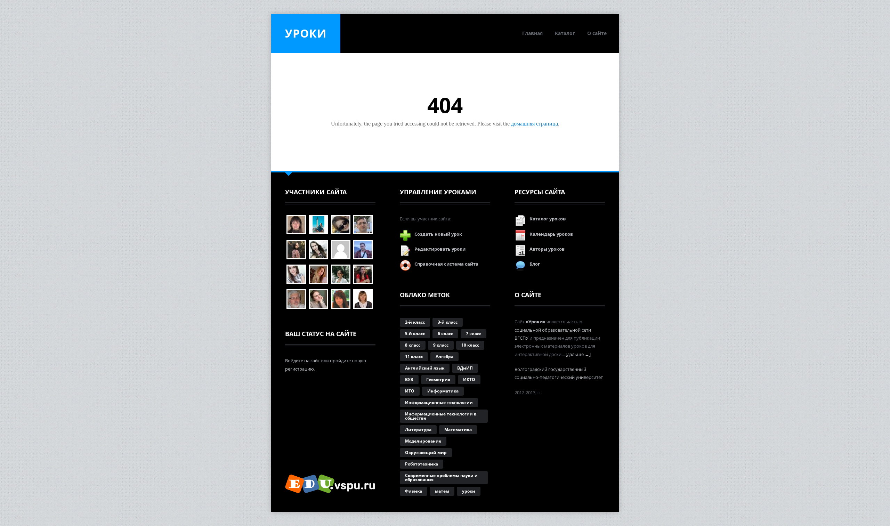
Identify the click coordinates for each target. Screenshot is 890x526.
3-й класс (448, 322)
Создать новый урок (438, 234)
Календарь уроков (551, 234)
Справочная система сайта (446, 264)
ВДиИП (465, 368)
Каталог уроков (547, 219)
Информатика (443, 391)
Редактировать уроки (440, 249)
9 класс (440, 345)
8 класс (412, 345)
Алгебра (444, 356)
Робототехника (421, 464)
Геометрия (438, 379)
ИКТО (469, 379)
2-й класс (415, 322)
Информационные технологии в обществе (441, 416)
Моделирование (423, 441)
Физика (413, 491)
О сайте (597, 33)
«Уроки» (535, 321)
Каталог (565, 33)
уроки (468, 491)
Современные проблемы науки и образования (441, 477)
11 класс (414, 356)
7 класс (473, 334)
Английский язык (424, 368)
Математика (458, 429)
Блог (534, 264)
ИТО (409, 391)
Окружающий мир (426, 452)
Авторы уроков (547, 249)
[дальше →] (578, 354)
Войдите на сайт (302, 360)
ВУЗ (409, 379)
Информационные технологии (439, 402)
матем (442, 491)
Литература (418, 429)
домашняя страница (534, 124)
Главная (532, 33)
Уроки (305, 33)
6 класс (445, 334)
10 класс (470, 345)
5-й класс (415, 334)
